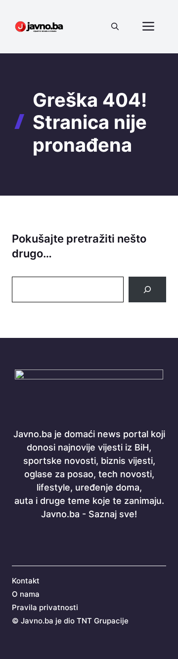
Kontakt (26, 580)
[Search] (147, 289)
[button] (115, 26)
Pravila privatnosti (45, 607)
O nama (26, 594)
